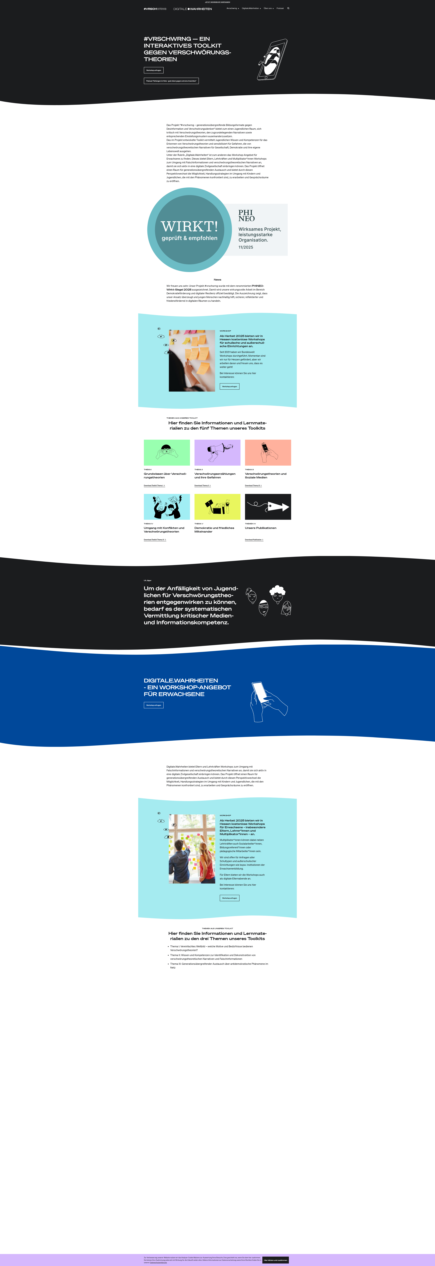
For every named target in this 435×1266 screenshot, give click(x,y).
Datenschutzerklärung (158, 1262)
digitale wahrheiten (193, 9)
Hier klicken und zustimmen (275, 1260)
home (155, 9)
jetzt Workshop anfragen (217, 2)
